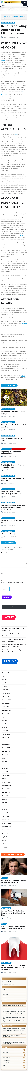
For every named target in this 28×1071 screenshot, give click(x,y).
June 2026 (4, 679)
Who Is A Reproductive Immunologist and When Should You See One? (14, 1018)
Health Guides (5, 1049)
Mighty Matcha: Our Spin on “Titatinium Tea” (12, 466)
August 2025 (5, 713)
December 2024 (6, 741)
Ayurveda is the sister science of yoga (13, 412)
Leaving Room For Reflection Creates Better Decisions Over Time (13, 913)
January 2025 (5, 737)
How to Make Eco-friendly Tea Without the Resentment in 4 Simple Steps (13, 507)
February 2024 (6, 775)
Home (3, 15)
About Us (4, 989)
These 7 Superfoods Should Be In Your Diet (14, 426)
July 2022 (4, 837)
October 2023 (6, 789)
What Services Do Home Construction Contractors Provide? (14, 1028)
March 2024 (5, 772)
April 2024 (4, 768)
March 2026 (5, 689)
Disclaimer (4, 996)
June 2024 (4, 761)
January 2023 (5, 820)
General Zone (5, 1052)
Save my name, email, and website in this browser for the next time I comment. (12, 583)
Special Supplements (6, 1060)
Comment (4, 553)
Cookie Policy (5, 999)
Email (3, 573)
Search (6, 597)
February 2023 (6, 816)
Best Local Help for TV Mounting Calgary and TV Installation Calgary (12, 1036)
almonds (16, 214)
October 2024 (6, 748)
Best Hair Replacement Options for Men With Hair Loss (13, 881)
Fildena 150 (20, 235)
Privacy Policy (5, 994)
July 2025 (4, 717)
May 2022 (4, 843)
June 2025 (4, 720)
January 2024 (5, 778)
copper (23, 375)
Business (4, 1055)
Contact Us (5, 991)
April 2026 (4, 686)
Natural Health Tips (6, 1057)
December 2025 (6, 700)
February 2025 (6, 734)
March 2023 (5, 813)
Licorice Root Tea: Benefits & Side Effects (12, 479)
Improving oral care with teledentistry (11, 452)
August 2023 (5, 796)
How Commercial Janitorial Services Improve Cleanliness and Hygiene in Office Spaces (14, 1043)
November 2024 (6, 744)
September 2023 (6, 792)
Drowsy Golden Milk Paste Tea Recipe (13, 521)
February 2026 (6, 693)
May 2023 (4, 806)
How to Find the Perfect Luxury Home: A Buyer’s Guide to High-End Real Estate (13, 1039)
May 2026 (4, 683)
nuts (23, 91)
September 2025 (6, 710)
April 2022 (4, 847)
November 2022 (6, 826)
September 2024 (6, 751)
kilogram (3, 60)
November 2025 (6, 703)
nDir (5, 37)
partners (24, 323)
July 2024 (4, 758)
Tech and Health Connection (8, 1067)
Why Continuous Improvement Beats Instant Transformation (13, 927)
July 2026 (4, 676)
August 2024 (5, 754)
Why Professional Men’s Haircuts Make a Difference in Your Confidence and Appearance (14, 1021)
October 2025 (6, 707)
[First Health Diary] (2, 2)
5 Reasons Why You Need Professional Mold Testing (12, 1033)
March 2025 (5, 731)
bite (16, 134)
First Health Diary (9, 2)
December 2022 (6, 823)
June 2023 (4, 802)
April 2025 (4, 727)
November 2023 (6, 785)
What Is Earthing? (8, 534)
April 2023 (4, 809)
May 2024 (4, 765)
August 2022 (5, 833)
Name (3, 566)
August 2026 (5, 672)
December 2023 (6, 782)
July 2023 (4, 799)
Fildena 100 (4, 95)
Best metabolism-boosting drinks (11, 439)
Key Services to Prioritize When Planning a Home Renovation (14, 1030)
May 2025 (4, 724)
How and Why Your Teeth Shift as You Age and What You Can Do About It (13, 967)
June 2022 (4, 840)
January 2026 (5, 696)
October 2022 (6, 830)
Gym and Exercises (6, 1062)
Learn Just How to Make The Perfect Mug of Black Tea (12, 493)
